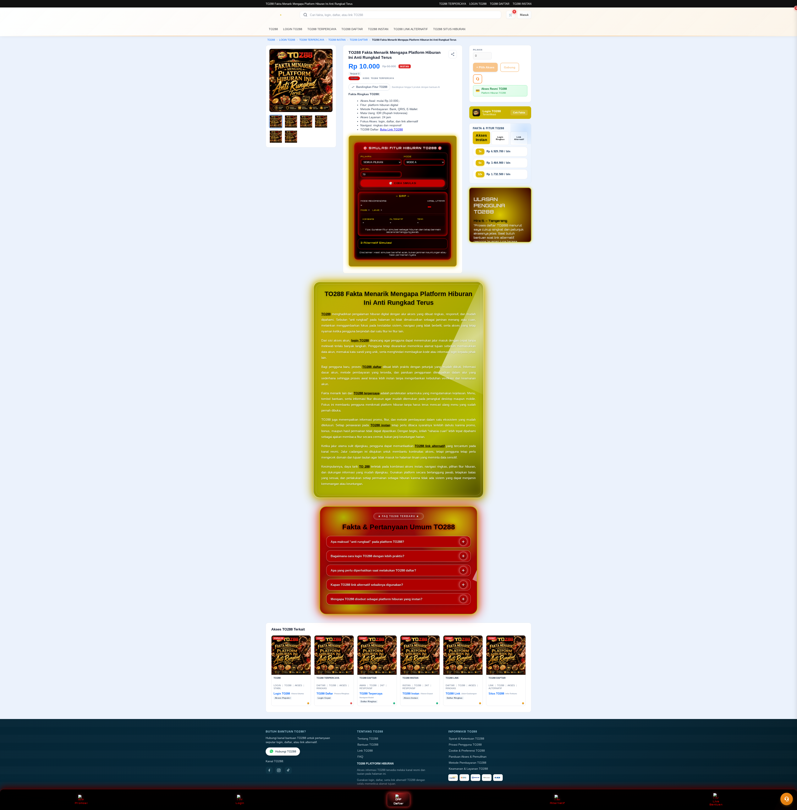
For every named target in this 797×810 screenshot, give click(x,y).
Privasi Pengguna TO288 (465, 744)
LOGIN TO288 (478, 3)
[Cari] (305, 15)
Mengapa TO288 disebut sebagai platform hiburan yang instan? (376, 599)
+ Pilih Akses (485, 67)
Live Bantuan (715, 803)
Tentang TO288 (367, 738)
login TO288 (360, 340)
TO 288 (364, 466)
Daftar (399, 803)
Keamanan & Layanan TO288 (468, 768)
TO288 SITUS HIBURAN (449, 29)
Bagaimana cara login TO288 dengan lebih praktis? (367, 556)
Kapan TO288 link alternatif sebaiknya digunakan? (367, 584)
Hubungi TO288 (285, 751)
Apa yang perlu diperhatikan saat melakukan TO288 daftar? (373, 570)
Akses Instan (481, 137)
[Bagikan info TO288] (453, 54)
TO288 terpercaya (366, 393)
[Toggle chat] (786, 799)
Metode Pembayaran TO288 (467, 762)
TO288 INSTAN (522, 3)
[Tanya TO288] (477, 79)
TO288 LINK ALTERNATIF (411, 29)
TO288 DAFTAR (499, 3)
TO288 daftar (371, 367)
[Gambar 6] (291, 136)
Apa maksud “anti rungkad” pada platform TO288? (367, 541)
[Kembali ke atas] (787, 788)
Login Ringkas (500, 138)
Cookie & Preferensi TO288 (467, 750)
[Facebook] (269, 770)
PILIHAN (366, 156)
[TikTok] (288, 770)
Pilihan (477, 50)
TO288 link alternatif (430, 446)
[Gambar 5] (275, 136)
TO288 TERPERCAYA (452, 3)
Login (240, 803)
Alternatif (557, 803)
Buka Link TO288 (391, 129)
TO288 (273, 29)
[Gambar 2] (291, 121)
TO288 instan (380, 425)
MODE (408, 156)
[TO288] (280, 15)
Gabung (509, 67)
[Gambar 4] (321, 121)
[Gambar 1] (275, 121)
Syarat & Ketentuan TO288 (466, 738)
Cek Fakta (519, 112)
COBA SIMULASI (402, 183)
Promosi (81, 803)
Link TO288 (365, 750)
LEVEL (365, 169)
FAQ (360, 756)
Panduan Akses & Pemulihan (468, 756)
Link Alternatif (519, 138)
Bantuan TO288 (367, 744)
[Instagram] (278, 770)
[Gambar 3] (306, 121)
